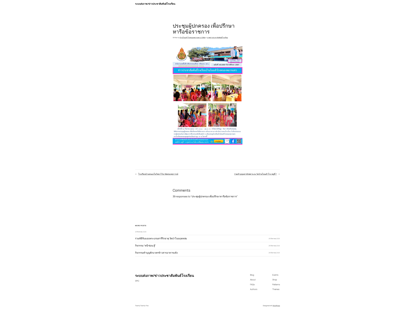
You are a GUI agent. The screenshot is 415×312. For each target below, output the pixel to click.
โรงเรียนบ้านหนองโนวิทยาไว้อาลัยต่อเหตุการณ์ (158, 174)
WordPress (276, 306)
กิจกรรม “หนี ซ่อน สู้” (145, 245)
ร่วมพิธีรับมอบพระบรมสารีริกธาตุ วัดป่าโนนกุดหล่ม (161, 238)
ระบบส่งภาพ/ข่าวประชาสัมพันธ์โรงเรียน (155, 3)
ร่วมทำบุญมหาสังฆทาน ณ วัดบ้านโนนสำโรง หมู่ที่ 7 (255, 174)
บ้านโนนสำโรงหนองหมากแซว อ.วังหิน (192, 38)
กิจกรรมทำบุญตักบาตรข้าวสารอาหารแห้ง (156, 252)
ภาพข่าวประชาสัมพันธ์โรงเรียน (217, 38)
